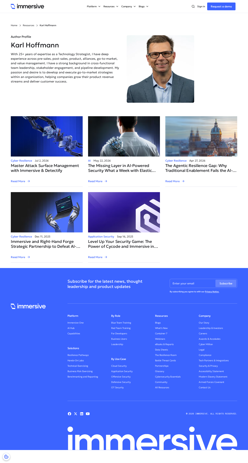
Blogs (158, 322)
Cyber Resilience (21, 160)
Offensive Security (120, 376)
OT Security (117, 387)
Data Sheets (161, 349)
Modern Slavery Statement (213, 376)
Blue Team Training (121, 322)
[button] (94, 6)
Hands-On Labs (75, 360)
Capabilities (73, 333)
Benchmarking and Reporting (82, 376)
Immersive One (75, 322)
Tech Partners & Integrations (214, 360)
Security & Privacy (208, 365)
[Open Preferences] (6, 456)
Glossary (159, 371)
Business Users (119, 338)
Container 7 (161, 333)
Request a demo (221, 6)
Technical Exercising (77, 365)
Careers (203, 333)
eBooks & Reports (164, 344)
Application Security (101, 236)
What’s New (161, 328)
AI (89, 160)
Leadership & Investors (211, 328)
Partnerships (162, 365)
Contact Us (204, 387)
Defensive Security (121, 382)
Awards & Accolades (209, 338)
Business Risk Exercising (80, 371)
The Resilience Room (166, 355)
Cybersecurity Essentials (168, 376)
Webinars (160, 338)
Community (161, 382)
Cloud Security (119, 365)
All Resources (162, 387)
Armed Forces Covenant (211, 382)
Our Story (204, 322)
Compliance (205, 355)
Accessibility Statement (211, 371)
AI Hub (71, 328)
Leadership (117, 344)
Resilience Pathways (78, 355)
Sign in (201, 6)
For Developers (119, 333)
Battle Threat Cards (165, 360)
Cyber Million (206, 344)
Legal (201, 349)
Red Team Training (121, 328)
